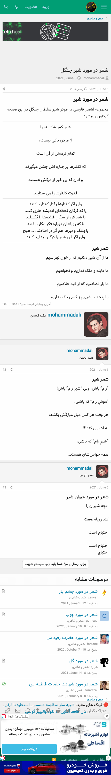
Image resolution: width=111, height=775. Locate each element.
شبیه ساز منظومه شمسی (53, 705)
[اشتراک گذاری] (4, 89)
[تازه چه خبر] (17, 7)
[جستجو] (6, 7)
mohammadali (94, 78)
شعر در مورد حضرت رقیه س (72, 637)
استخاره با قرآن (17, 705)
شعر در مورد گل (83, 661)
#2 (4, 369)
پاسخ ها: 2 (76, 89)
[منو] (104, 7)
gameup (92, 620)
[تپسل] (2, 758)
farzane (92, 644)
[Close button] (107, 716)
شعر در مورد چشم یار (78, 591)
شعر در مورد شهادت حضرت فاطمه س (63, 684)
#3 (4, 487)
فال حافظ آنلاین (72, 711)
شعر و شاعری (77, 597)
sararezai (91, 690)
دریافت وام (29, 749)
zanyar (93, 597)
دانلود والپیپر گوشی (41, 711)
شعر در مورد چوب (82, 614)
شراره (94, 667)
